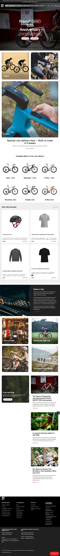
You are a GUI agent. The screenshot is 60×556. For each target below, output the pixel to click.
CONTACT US (48, 521)
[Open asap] (54, 553)
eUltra (49, 200)
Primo (49, 178)
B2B (17, 505)
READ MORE (34, 38)
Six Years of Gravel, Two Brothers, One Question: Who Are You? (44, 471)
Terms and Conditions (21, 550)
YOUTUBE (19, 517)
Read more (35, 408)
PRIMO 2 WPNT (6, 505)
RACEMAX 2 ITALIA (7, 508)
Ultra (10, 178)
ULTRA (3, 506)
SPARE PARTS (19, 5)
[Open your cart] (56, 5)
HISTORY (33, 505)
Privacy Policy (4, 550)
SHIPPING (48, 507)
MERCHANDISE (26, 5)
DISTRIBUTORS (20, 506)
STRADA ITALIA (6, 512)
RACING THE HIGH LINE (35, 509)
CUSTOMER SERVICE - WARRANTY (51, 517)
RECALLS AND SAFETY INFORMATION (49, 514)
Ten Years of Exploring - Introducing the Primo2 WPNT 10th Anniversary (42, 398)
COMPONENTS (12, 5)
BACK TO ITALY (35, 506)
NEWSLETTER (20, 510)
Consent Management (30, 550)
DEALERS (36, 5)
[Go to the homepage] (2, 6)
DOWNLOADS (42, 5)
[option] (30, 30)
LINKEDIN (18, 515)
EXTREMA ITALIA (6, 510)
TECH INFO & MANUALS (48, 524)
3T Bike (9, 552)
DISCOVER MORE (37, 311)
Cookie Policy (9, 550)
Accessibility (15, 550)
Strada (30, 200)
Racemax (30, 178)
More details (25, 241)
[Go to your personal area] (53, 5)
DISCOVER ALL (55, 207)
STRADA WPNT (6, 515)
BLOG (32, 5)
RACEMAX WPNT (6, 513)
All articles (7, 399)
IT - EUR (58, 6)
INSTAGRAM (19, 513)
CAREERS (48, 519)
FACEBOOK (19, 512)
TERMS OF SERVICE (50, 506)
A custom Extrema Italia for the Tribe (43, 434)
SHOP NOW (25, 38)
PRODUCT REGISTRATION (49, 510)
